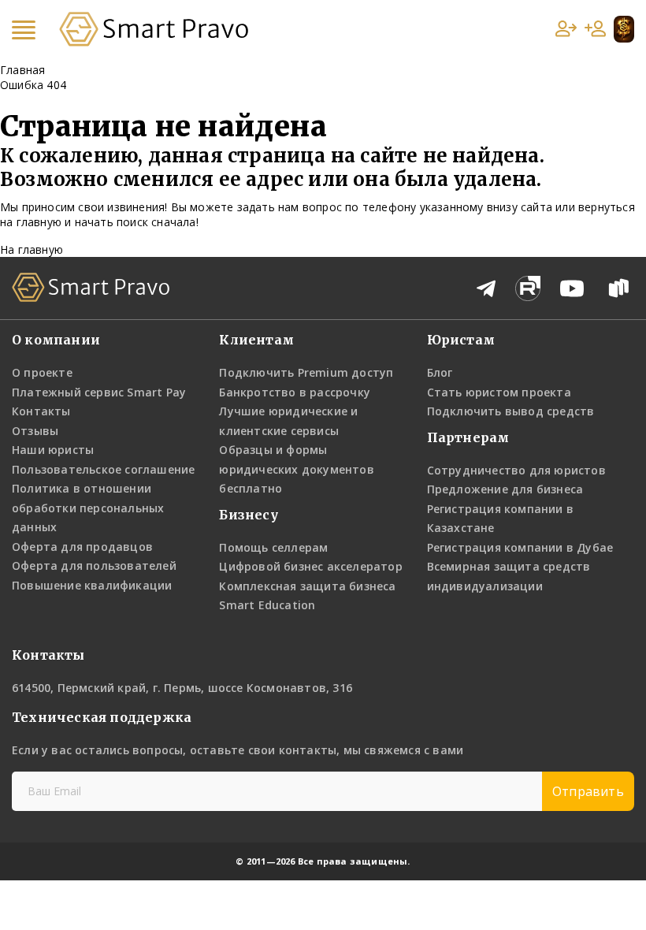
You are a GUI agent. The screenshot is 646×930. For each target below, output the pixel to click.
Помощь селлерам (273, 547)
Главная (22, 69)
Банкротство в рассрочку (294, 392)
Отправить (588, 791)
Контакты (41, 411)
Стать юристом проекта (499, 392)
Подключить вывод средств (511, 411)
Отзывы (35, 430)
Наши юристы (53, 449)
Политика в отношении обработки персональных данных (88, 507)
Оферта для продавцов (82, 546)
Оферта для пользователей (94, 565)
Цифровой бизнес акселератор (310, 566)
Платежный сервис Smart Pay (99, 392)
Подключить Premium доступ (306, 372)
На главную (31, 249)
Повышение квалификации (92, 585)
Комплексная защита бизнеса (307, 585)
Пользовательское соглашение (103, 469)
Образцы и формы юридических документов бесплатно (296, 469)
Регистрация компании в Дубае (520, 547)
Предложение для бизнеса (505, 489)
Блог (440, 372)
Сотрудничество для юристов (516, 470)
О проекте (42, 372)
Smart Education (267, 604)
